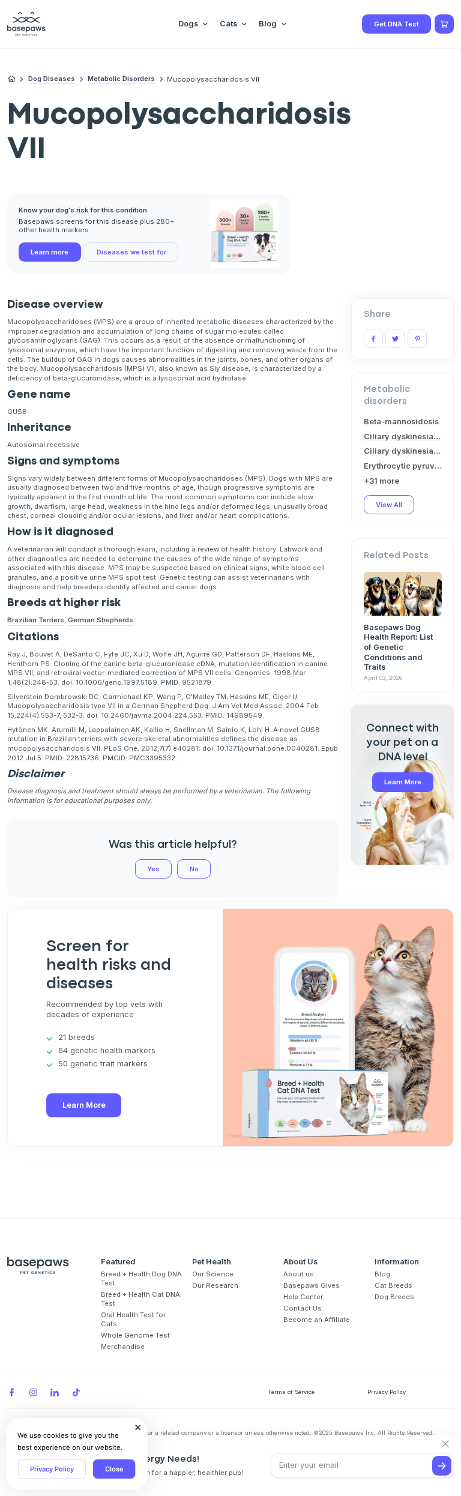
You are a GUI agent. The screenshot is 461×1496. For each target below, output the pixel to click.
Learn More (402, 782)
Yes (153, 869)
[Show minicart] (444, 24)
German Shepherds (100, 620)
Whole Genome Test (135, 1335)
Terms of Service (291, 1392)
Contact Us (302, 1308)
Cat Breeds (393, 1285)
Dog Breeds (394, 1297)
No (194, 869)
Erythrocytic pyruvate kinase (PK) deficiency (403, 465)
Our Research (215, 1285)
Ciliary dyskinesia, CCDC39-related (403, 436)
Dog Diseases (51, 78)
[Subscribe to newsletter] (441, 1466)
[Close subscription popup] (138, 1427)
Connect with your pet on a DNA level (402, 743)
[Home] (11, 79)
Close (114, 1469)
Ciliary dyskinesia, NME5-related (403, 450)
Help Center (303, 1297)
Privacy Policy (52, 1469)
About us (298, 1274)
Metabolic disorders (121, 78)
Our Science (213, 1274)
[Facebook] (11, 1392)
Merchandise (123, 1346)
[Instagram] (33, 1392)
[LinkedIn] (54, 1392)
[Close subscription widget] (445, 1444)
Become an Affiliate (316, 1319)
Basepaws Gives (311, 1285)
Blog (382, 1274)
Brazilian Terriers (35, 620)
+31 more (381, 480)
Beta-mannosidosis (401, 421)
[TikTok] (76, 1392)
